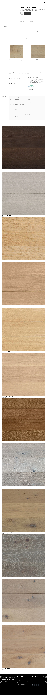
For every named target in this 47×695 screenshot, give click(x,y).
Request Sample (27, 13)
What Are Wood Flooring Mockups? (21, 684)
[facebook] (32, 685)
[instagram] (36, 685)
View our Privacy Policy (38, 690)
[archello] (38, 685)
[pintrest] (34, 685)
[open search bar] (43, 2)
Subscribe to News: (4, 681)
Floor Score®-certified (40, 86)
